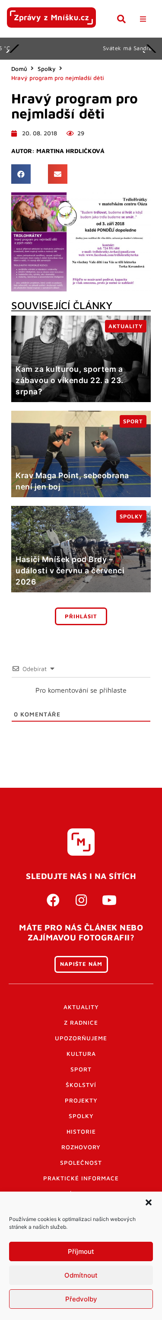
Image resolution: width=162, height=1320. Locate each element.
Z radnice (81, 1022)
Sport (81, 1069)
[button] (148, 1202)
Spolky (47, 68)
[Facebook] (53, 900)
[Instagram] (81, 900)
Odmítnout (81, 1275)
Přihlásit (81, 616)
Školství (81, 1084)
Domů (19, 68)
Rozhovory (81, 1147)
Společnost (81, 1162)
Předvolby (81, 1299)
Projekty (81, 1100)
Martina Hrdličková (70, 150)
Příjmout (81, 1251)
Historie (81, 1131)
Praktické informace (81, 1178)
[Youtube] (109, 900)
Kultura (81, 1053)
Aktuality (81, 1007)
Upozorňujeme (81, 1038)
